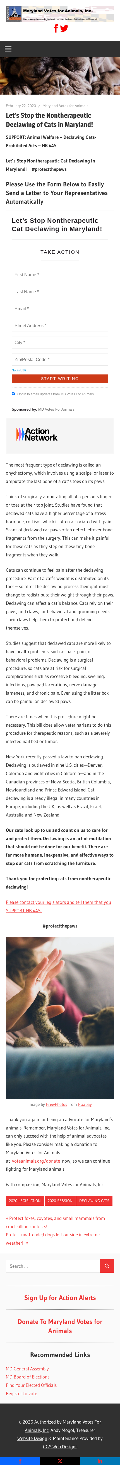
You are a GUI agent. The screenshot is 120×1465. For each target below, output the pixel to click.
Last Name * (25, 288)
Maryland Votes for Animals (65, 105)
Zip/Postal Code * (31, 356)
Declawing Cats (94, 1200)
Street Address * (30, 322)
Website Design (32, 1438)
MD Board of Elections (27, 1377)
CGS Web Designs (60, 1446)
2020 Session (60, 1200)
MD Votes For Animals (56, 409)
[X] (60, 1461)
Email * (21, 305)
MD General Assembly (27, 1369)
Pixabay (85, 1104)
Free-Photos (56, 1104)
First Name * (26, 271)
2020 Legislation (25, 1200)
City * (20, 339)
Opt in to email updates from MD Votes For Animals (55, 394)
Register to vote (21, 1393)
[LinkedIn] (100, 1461)
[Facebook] (20, 1461)
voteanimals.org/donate (36, 1161)
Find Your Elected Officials (31, 1385)
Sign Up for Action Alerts (60, 1298)
